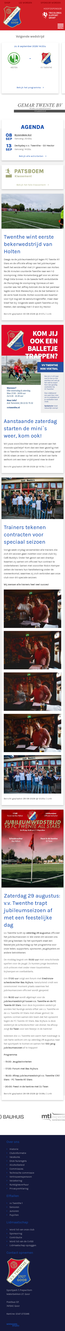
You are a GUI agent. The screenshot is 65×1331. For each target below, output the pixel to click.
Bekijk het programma (29, 87)
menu (60, 28)
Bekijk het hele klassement (31, 184)
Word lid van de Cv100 (21, 1241)
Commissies (16, 1168)
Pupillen (14, 1214)
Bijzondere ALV (23, 134)
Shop (7, 2)
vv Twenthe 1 (16, 1203)
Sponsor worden (51, 2)
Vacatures (15, 1156)
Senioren (14, 1207)
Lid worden (25, 2)
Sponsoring (16, 1233)
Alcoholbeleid (17, 1164)
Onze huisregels (18, 1160)
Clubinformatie (18, 1153)
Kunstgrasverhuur (19, 1184)
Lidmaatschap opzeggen (23, 1245)
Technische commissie (22, 1172)
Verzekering (16, 1180)
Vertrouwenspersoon (21, 1176)
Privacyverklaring (19, 1188)
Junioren (14, 1211)
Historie (14, 1149)
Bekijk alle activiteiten (31, 156)
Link (49, 313)
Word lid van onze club (22, 1229)
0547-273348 (22, 1313)
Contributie (16, 1237)
